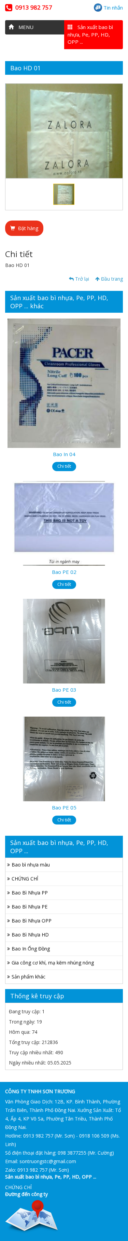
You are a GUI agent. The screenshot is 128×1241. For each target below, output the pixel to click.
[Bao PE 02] (64, 523)
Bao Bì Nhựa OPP (32, 920)
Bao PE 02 (64, 571)
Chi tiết (64, 466)
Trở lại (81, 279)
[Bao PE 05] (64, 758)
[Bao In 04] (64, 382)
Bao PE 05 (64, 807)
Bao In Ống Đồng (31, 948)
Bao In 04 (64, 454)
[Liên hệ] (31, 1216)
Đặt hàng (27, 228)
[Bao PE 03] (64, 640)
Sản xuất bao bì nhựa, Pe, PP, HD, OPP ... (90, 34)
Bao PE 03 (64, 689)
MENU (25, 27)
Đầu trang (111, 279)
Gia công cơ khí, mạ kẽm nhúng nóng (53, 962)
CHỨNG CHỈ (25, 878)
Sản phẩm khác (28, 976)
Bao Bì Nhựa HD (30, 934)
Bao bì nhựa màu (31, 864)
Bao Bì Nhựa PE (29, 906)
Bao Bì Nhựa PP (30, 892)
